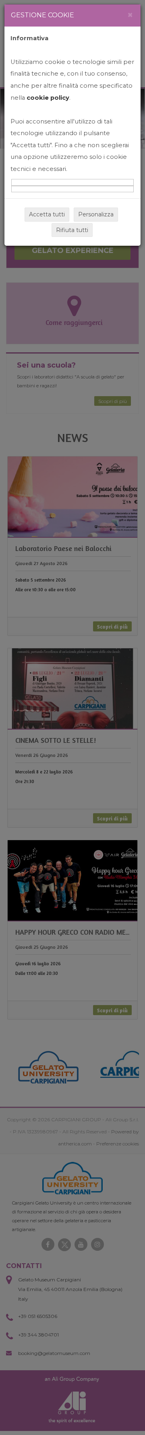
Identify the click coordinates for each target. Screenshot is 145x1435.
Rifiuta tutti (72, 230)
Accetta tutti (47, 214)
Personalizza (96, 214)
